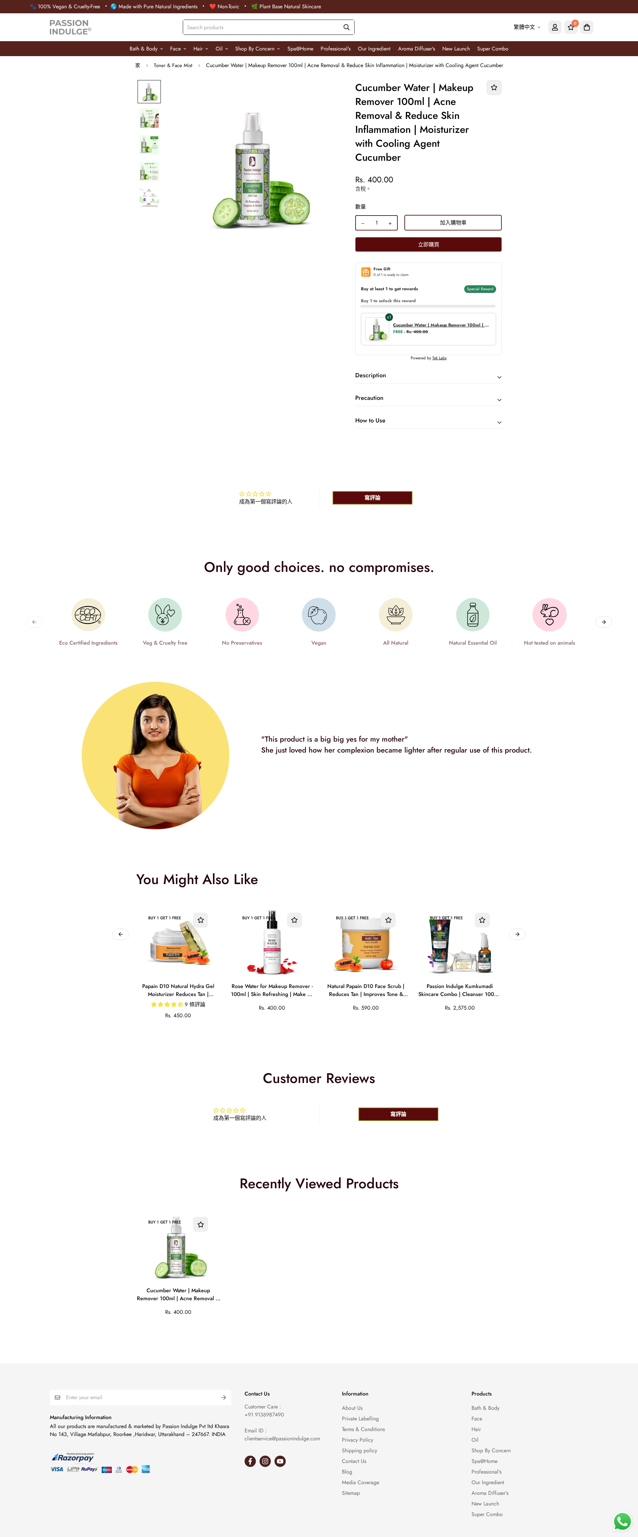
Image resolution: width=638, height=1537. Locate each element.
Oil (219, 48)
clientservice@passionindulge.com (282, 1438)
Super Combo (492, 48)
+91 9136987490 (264, 1414)
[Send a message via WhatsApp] (622, 1521)
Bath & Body (144, 48)
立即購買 (428, 244)
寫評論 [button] (372, 497)
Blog (347, 1472)
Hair (198, 48)
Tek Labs (439, 358)
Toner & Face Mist (173, 65)
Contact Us (354, 1461)
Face (175, 48)
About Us (352, 1408)
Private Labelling (360, 1418)
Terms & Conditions (363, 1429)
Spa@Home (300, 48)
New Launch (456, 48)
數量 (360, 207)
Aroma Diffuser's (416, 48)
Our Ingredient (374, 48)
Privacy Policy (357, 1440)
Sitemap (351, 1493)
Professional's (336, 48)
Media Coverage (360, 1482)
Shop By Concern (254, 48)
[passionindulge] (70, 27)
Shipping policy (359, 1450)
